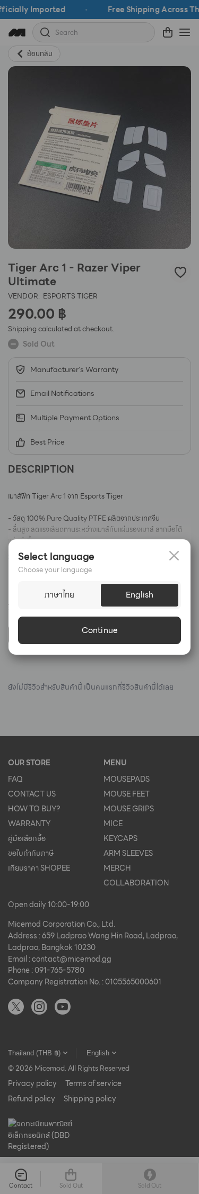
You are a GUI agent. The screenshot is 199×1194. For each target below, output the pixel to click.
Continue (99, 630)
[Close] (174, 556)
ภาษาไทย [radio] (59, 595)
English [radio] (139, 595)
